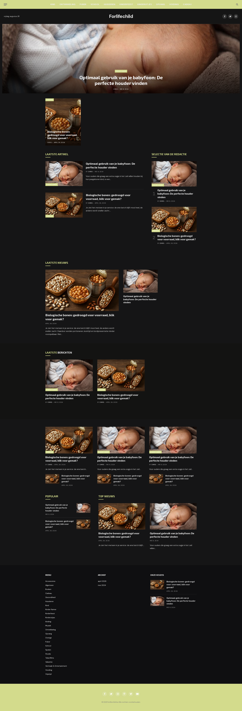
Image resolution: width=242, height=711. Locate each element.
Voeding (174, 4)
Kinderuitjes (144, 4)
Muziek (48, 625)
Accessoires (50, 581)
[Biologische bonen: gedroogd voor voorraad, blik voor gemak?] (63, 122)
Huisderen (109, 4)
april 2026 (102, 581)
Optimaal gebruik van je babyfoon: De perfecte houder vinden (121, 80)
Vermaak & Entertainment (56, 666)
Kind (52, 4)
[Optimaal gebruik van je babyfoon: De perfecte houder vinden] (121, 58)
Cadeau (187, 4)
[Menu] (5, 4)
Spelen (48, 650)
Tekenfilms (49, 658)
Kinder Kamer (121, 71)
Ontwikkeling (67, 4)
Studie (48, 654)
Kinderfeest (126, 4)
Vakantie (48, 662)
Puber (83, 4)
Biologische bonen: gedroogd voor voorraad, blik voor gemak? (62, 135)
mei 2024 (102, 585)
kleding (48, 621)
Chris (115, 89)
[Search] (237, 4)
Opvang (160, 4)
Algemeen (49, 585)
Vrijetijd (48, 674)
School (95, 4)
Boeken (48, 589)
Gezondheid (50, 597)
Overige (48, 638)
